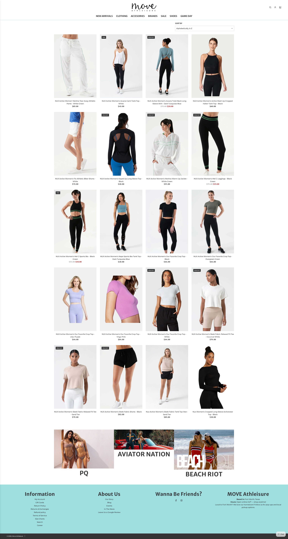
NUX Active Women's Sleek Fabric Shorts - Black (121, 412)
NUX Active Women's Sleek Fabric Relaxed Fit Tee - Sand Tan (75, 413)
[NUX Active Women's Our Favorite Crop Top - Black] (167, 221)
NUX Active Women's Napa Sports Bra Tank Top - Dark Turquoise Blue (121, 257)
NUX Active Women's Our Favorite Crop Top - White (167, 335)
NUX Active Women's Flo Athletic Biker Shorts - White (75, 180)
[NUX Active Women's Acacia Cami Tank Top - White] (121, 66)
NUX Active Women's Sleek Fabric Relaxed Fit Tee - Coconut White (213, 335)
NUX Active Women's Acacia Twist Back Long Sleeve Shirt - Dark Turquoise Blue (166, 102)
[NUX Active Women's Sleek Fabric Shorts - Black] (121, 377)
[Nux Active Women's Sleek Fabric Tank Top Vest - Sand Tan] (167, 377)
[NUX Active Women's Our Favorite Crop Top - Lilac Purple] (75, 299)
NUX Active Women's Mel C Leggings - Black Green (213, 180)
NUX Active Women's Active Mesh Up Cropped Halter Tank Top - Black (213, 102)
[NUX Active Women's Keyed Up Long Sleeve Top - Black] (121, 144)
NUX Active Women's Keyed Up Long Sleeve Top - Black (121, 180)
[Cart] (280, 7)
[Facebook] (176, 500)
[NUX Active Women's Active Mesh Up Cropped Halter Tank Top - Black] (213, 66)
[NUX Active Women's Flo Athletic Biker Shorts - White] (75, 144)
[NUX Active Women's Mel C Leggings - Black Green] (213, 144)
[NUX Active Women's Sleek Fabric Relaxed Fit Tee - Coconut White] (213, 299)
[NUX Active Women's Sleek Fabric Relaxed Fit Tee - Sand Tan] (75, 377)
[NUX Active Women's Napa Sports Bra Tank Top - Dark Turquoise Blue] (121, 221)
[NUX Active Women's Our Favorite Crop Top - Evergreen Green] (213, 221)
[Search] (270, 7)
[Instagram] (181, 500)
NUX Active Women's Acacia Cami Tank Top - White (121, 102)
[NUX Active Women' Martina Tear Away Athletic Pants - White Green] (75, 66)
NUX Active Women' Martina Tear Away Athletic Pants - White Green (75, 102)
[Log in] (275, 7)
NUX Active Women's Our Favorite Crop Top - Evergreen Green (213, 257)
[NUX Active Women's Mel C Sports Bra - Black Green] (75, 221)
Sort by (178, 23)
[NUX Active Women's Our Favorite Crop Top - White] (167, 299)
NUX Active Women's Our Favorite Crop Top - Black (167, 257)
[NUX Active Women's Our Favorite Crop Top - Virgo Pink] (121, 299)
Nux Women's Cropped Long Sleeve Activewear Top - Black (213, 413)
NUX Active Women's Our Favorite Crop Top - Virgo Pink (121, 335)
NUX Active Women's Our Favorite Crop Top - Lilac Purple (75, 335)
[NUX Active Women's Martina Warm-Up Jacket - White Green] (167, 144)
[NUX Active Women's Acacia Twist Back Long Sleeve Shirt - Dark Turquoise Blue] (167, 66)
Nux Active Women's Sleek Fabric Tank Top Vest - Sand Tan (167, 413)
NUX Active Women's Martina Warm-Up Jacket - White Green (167, 180)
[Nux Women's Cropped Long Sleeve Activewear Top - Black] (213, 377)
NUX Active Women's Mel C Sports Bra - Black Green (75, 257)
